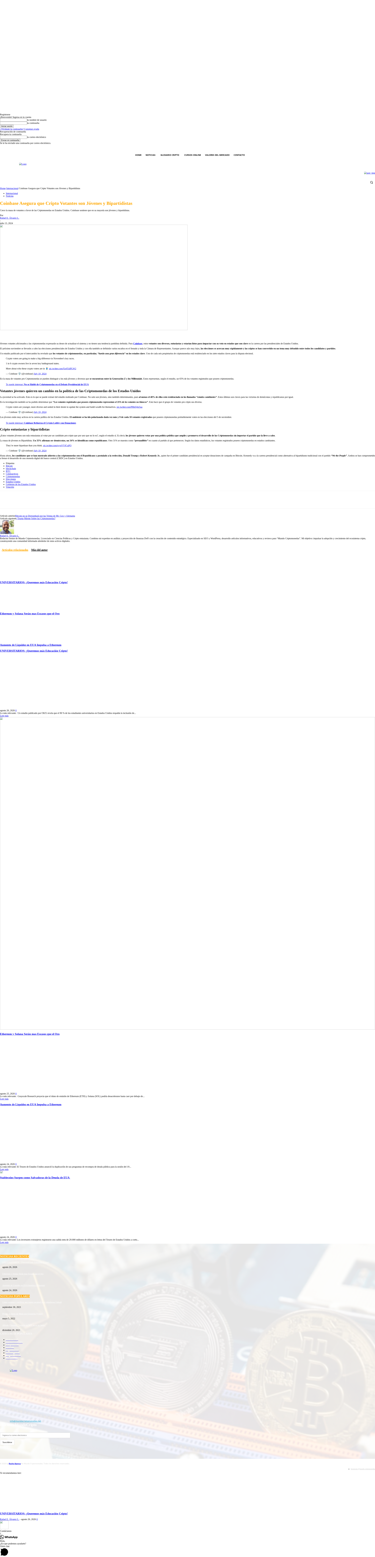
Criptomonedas (13, 476)
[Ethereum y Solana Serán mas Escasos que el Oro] (16, 608)
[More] (130, 334)
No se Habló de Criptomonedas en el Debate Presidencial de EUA (56, 384)
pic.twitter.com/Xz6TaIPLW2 (62, 368)
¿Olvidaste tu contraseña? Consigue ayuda (19, 129)
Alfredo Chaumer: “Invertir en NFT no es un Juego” (24, 1325)
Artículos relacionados (15, 549)
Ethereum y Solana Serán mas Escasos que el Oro (30, 613)
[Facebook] (361, 146)
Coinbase (137, 343)
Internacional (12, 193)
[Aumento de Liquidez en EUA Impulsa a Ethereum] (16, 639)
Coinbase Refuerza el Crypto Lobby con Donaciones (50, 423)
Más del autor (39, 549)
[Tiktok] (369, 146)
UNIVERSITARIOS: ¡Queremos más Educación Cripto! (34, 582)
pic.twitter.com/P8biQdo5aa (129, 407)
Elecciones (11, 479)
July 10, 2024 (40, 373)
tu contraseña (33, 123)
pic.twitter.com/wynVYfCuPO (57, 445)
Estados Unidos (13, 481)
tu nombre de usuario (37, 120)
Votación (10, 487)
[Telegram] (373, 146)
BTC (8, 471)
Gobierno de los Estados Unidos (21, 484)
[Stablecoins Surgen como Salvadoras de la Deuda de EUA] (26, 1234)
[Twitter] (365, 146)
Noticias (9, 196)
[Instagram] (357, 146)
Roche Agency (15, 1463)
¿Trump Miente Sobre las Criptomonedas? (35, 518)
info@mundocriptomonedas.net (25, 1421)
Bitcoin (9, 466)
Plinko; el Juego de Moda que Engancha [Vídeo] (22, 1314)
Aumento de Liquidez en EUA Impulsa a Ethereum (30, 644)
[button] (371, 182)
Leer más (4, 715)
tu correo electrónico (36, 137)
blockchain (11, 468)
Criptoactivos (12, 474)
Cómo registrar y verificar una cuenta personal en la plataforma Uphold (32, 1302)
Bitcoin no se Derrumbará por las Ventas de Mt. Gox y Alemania (45, 516)
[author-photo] (7, 533)
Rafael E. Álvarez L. (9, 218)
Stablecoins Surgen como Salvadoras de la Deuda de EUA (35, 1177)
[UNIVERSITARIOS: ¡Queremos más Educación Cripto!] (16, 576)
